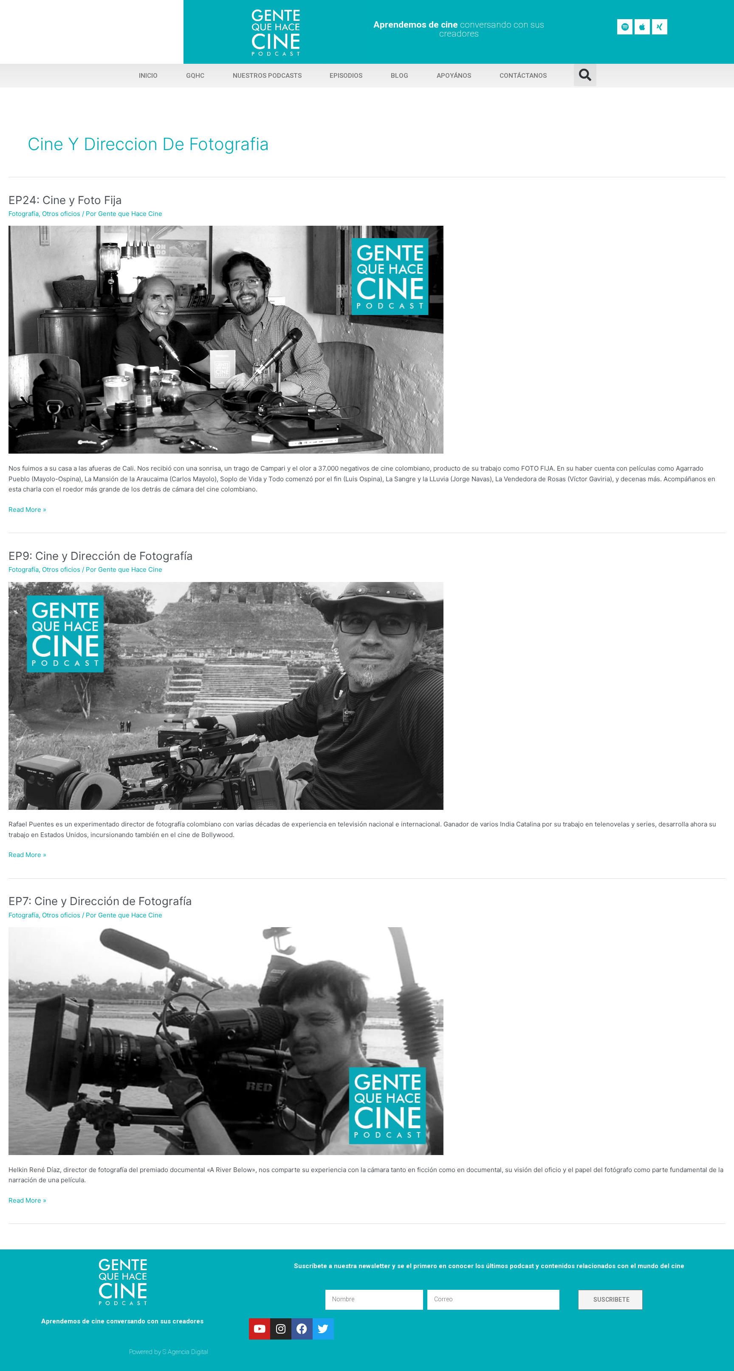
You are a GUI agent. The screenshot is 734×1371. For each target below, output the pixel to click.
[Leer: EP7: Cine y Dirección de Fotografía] (225, 1040)
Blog (399, 75)
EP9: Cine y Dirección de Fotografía (100, 555)
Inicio (148, 75)
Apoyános (454, 75)
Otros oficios (61, 214)
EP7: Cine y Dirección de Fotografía (100, 901)
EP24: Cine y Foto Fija (65, 200)
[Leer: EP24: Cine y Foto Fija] (225, 339)
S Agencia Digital (185, 1352)
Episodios (346, 75)
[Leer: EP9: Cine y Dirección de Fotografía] (225, 695)
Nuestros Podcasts (267, 75)
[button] (585, 75)
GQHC (195, 75)
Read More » (27, 509)
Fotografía (23, 214)
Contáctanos (523, 75)
